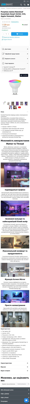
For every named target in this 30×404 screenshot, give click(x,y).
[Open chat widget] (26, 400)
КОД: (2, 18)
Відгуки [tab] (3, 367)
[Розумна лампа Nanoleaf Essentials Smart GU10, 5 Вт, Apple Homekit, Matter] (15, 87)
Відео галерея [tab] (5, 370)
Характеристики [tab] (6, 363)
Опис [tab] (2, 112)
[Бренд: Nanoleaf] (25, 24)
